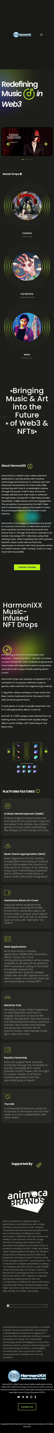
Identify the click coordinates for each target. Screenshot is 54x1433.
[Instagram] (31, 1397)
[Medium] (27, 1397)
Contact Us (27, 1406)
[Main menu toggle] (41, 35)
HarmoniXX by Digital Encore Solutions (35, 34)
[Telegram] (23, 1397)
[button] (8, 144)
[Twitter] (18, 1397)
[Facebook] (35, 1397)
